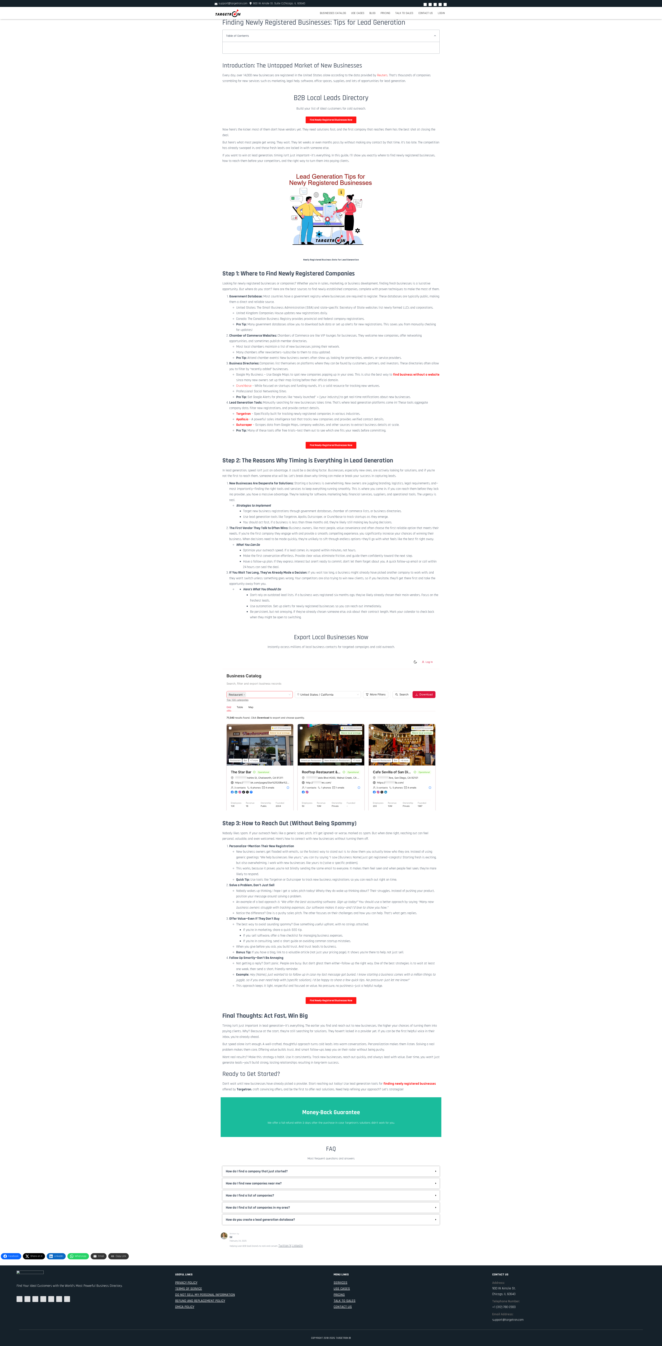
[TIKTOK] (59, 1299)
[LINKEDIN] (35, 1299)
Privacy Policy (186, 1282)
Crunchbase (244, 386)
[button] (435, 36)
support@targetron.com (233, 3)
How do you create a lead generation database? (260, 1219)
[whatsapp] (425, 4)
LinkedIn (297, 1245)
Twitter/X (284, 1245)
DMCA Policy (184, 1307)
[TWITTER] (67, 1299)
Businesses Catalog (333, 13)
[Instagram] (440, 4)
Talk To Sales (344, 1301)
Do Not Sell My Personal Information (205, 1294)
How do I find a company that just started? (257, 1171)
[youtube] (435, 4)
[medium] (19, 1299)
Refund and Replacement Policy (200, 1301)
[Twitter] (430, 4)
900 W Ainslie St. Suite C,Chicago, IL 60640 (278, 3)
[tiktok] (445, 4)
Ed (231, 1237)
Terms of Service (188, 1288)
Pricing (385, 13)
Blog (372, 13)
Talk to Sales (404, 13)
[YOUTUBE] (43, 1299)
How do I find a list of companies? (250, 1195)
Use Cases (357, 13)
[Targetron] (228, 13)
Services (340, 1282)
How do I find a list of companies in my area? (258, 1207)
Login (441, 13)
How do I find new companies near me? (254, 1183)
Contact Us (425, 13)
